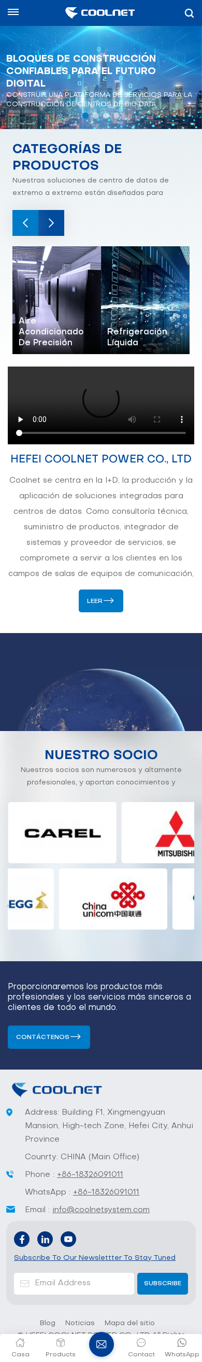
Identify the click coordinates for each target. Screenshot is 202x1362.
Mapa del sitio (130, 1323)
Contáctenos (42, 1037)
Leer (95, 601)
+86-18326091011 (90, 1174)
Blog (47, 1323)
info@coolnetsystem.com (101, 1210)
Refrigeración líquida (137, 337)
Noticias (80, 1323)
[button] (85, 116)
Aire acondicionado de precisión (51, 332)
